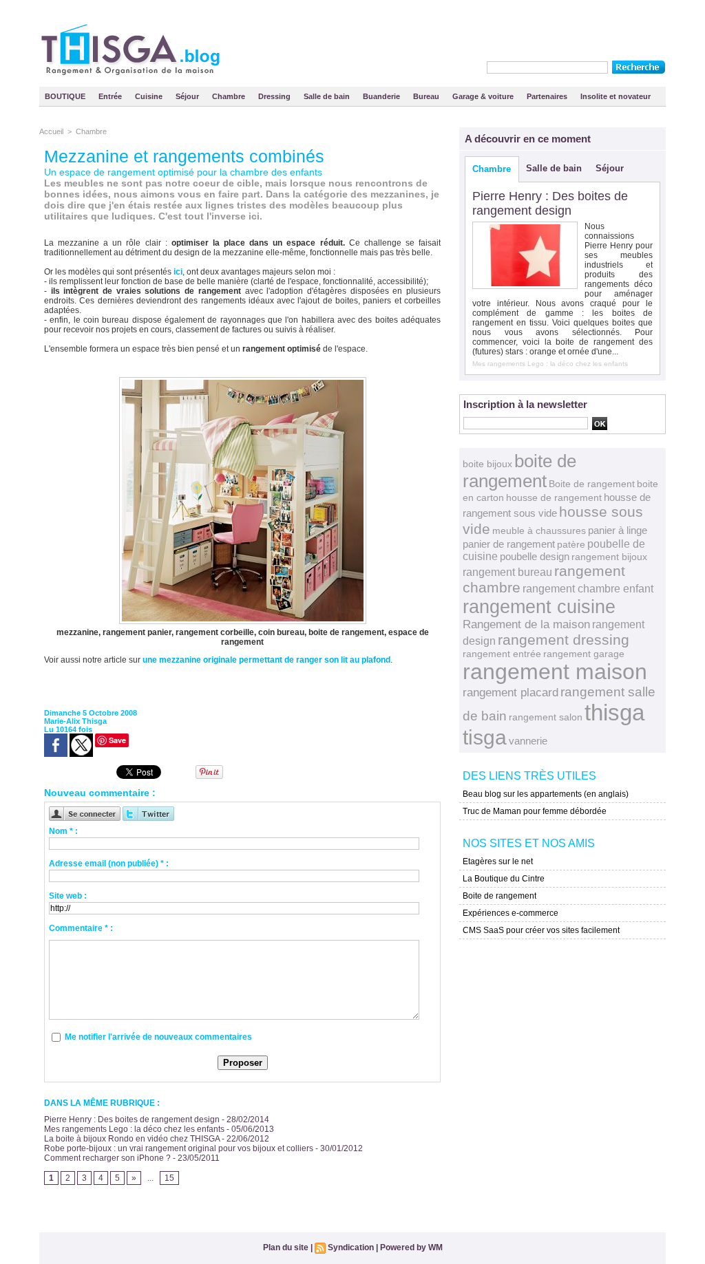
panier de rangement (509, 544)
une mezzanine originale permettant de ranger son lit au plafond (266, 660)
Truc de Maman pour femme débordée (535, 811)
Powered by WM (411, 1247)
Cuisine (150, 96)
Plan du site (285, 1247)
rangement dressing (563, 639)
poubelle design (534, 556)
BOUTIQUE (66, 96)
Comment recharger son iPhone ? (107, 1158)
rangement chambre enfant (588, 588)
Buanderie (382, 96)
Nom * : (63, 831)
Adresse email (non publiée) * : (109, 863)
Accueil (51, 131)
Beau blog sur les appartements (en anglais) (546, 794)
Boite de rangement (592, 483)
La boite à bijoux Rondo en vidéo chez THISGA (132, 1139)
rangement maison (555, 671)
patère (571, 544)
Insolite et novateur (615, 96)
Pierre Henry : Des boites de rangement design (132, 1119)
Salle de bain (328, 96)
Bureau (427, 96)
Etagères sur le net (498, 861)
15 (169, 1178)
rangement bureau (507, 572)
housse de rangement (554, 497)
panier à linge (617, 530)
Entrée (111, 96)
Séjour (188, 96)
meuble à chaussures (539, 530)
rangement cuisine (539, 606)
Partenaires (548, 96)
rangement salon (545, 716)
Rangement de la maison (526, 624)
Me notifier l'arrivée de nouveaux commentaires (158, 1037)
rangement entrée (502, 653)
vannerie (528, 741)
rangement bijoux (609, 556)
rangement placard (510, 692)
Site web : (68, 896)
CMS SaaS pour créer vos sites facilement (541, 930)
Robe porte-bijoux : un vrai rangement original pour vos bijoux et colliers (178, 1148)
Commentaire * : (81, 928)
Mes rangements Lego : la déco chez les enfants (134, 1129)
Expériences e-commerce (510, 913)
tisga (485, 737)
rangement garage (583, 653)
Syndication (351, 1247)
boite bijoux (487, 463)
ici (177, 272)
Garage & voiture (484, 96)
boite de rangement (519, 471)
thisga (614, 712)
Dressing (275, 96)
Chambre (229, 96)
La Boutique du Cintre (504, 878)
